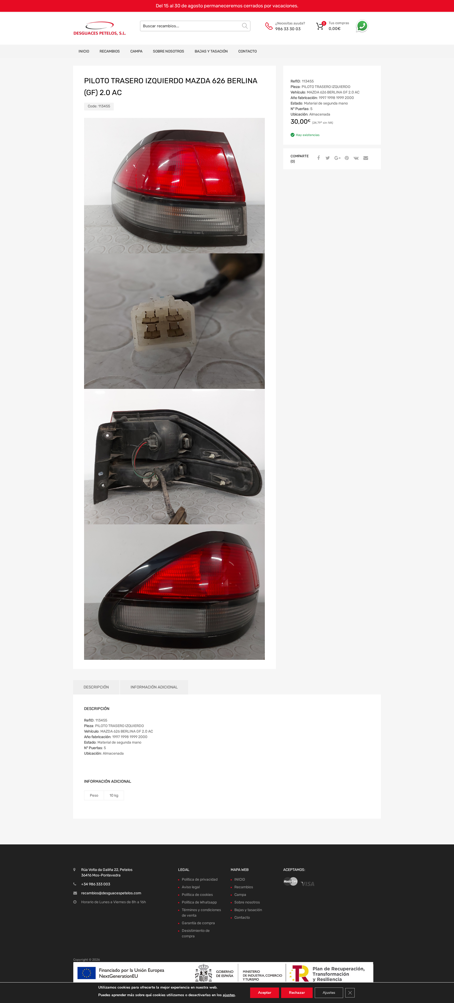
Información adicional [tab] (154, 687)
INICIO (84, 51)
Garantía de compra (198, 923)
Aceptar (264, 992)
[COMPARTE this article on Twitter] (327, 158)
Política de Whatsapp (199, 902)
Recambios (110, 51)
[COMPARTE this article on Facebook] (317, 158)
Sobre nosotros (168, 51)
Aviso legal (191, 887)
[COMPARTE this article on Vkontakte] (355, 158)
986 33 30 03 (288, 29)
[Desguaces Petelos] (95, 28)
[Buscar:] (195, 26)
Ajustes (329, 992)
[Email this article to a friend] (365, 158)
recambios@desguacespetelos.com (111, 893)
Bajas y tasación (211, 51)
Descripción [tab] (96, 687)
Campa (136, 51)
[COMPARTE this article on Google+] (336, 158)
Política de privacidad (200, 879)
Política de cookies (197, 894)
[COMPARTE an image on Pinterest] (346, 158)
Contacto (247, 51)
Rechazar (297, 992)
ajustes (229, 994)
